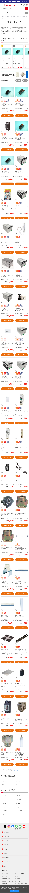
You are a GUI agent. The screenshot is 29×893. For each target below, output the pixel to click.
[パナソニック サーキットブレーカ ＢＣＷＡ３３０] (7, 228)
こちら (9, 888)
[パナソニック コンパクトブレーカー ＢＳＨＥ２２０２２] (7, 433)
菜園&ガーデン (6, 878)
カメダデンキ (4, 810)
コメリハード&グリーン (8, 881)
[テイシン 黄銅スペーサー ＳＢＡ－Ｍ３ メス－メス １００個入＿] (7, 604)
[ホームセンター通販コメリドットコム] (9, 5)
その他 (3, 814)
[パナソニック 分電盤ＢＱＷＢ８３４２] (7, 331)
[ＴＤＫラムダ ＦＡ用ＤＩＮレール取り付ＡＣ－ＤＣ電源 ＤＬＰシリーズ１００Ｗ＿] (21, 706)
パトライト (4, 803)
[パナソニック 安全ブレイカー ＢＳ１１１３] (7, 160)
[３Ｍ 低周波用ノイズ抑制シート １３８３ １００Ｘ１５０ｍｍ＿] (7, 672)
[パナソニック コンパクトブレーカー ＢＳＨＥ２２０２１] (21, 399)
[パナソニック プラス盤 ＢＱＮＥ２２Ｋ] (7, 399)
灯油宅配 (18, 878)
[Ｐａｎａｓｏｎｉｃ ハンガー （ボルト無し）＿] (7, 570)
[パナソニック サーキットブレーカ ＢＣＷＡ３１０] (21, 331)
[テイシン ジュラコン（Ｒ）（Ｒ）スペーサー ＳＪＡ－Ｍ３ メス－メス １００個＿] (21, 604)
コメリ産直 (5, 873)
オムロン (3, 807)
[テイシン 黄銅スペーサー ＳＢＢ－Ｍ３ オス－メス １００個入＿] (21, 570)
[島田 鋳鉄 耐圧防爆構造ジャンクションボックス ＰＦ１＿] (7, 501)
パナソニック (4, 795)
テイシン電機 (18, 799)
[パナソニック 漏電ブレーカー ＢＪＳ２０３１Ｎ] (21, 297)
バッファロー (18, 807)
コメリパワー (19, 881)
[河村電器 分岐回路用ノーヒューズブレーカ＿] (7, 706)
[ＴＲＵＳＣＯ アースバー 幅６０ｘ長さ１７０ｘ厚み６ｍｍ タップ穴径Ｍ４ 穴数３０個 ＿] (21, 638)
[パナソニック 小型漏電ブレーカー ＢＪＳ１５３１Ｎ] (7, 126)
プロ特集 (5, 883)
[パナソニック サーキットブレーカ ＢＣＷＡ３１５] (7, 365)
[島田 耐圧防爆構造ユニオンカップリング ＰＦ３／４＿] (21, 501)
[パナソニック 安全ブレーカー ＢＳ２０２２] (21, 92)
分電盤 (3, 784)
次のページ (21, 771)
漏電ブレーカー (18, 781)
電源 (16, 784)
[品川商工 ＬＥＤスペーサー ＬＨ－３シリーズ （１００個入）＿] (21, 672)
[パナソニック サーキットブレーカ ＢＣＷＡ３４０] (21, 194)
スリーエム (18, 795)
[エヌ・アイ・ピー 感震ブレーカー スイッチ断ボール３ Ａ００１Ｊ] (7, 194)
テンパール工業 (19, 810)
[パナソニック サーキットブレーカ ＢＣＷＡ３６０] (21, 262)
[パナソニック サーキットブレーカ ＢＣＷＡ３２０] (21, 365)
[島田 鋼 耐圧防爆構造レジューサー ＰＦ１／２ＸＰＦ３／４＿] (7, 741)
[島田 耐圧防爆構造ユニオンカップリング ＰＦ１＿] (7, 536)
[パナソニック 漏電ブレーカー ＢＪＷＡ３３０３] (7, 262)
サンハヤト (18, 803)
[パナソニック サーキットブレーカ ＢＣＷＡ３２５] (21, 160)
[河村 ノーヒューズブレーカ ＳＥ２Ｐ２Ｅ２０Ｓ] (7, 467)
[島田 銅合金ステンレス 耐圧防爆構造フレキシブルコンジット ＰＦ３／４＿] (21, 536)
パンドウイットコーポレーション (7, 799)
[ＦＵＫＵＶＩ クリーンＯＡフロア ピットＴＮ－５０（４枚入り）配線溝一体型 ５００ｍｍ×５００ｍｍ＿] (7, 638)
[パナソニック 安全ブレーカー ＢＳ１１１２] (7, 92)
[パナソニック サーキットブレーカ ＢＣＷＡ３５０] (7, 297)
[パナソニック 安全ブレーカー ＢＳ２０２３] (21, 126)
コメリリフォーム (20, 873)
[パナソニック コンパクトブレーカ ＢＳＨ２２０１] (21, 433)
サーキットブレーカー (5, 781)
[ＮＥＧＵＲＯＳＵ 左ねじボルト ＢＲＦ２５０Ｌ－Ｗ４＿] (21, 467)
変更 (26, 12)
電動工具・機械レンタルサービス (22, 884)
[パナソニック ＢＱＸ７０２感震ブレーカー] (21, 228)
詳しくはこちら (24, 1)
